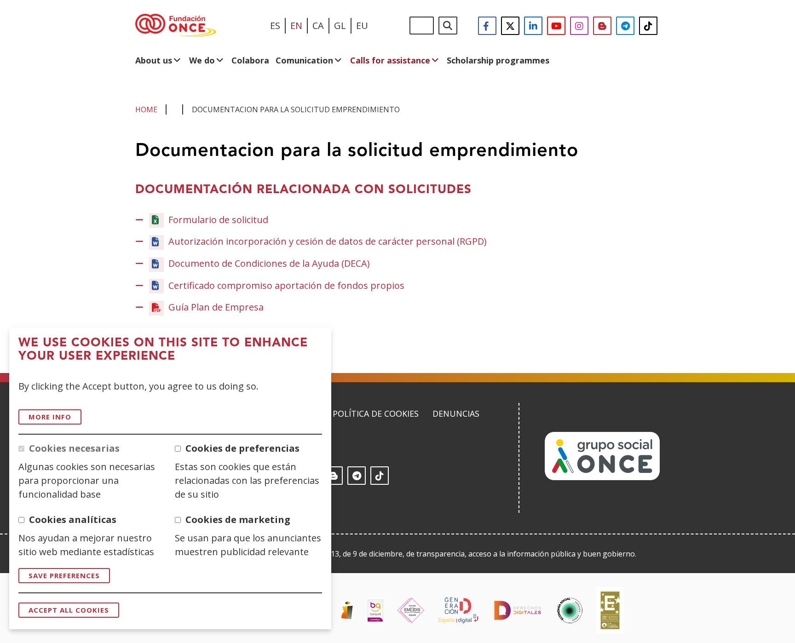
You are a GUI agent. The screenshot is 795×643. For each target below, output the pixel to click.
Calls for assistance (390, 60)
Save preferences (64, 575)
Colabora (250, 60)
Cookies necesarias (74, 448)
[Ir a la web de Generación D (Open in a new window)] (458, 610)
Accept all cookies (69, 609)
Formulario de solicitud (218, 219)
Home (146, 109)
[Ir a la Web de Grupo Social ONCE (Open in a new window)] (602, 477)
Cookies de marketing (237, 519)
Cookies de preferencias (242, 448)
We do (202, 60)
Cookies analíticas (72, 519)
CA (318, 25)
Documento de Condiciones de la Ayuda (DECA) (269, 263)
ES (275, 25)
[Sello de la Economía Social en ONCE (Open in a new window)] (569, 610)
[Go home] (175, 26)
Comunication (304, 60)
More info (50, 416)
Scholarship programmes (498, 60)
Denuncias (455, 413)
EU (362, 25)
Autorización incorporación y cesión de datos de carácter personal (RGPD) (327, 241)
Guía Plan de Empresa (216, 307)
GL (340, 25)
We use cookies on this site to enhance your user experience (163, 349)
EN (296, 25)
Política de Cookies (376, 413)
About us (153, 60)
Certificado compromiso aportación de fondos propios (286, 285)
